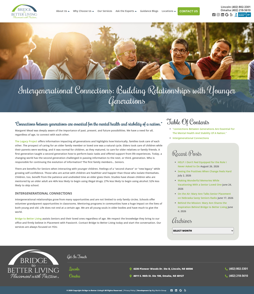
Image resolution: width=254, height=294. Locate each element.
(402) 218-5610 (238, 276)
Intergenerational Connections (191, 138)
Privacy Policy (129, 290)
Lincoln (74, 268)
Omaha (74, 275)
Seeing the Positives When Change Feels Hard (205, 171)
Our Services (104, 11)
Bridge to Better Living (28, 218)
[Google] (227, 14)
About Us (61, 11)
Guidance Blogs (149, 11)
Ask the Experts (125, 11)
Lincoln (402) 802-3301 (236, 7)
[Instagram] (219, 14)
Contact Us (189, 11)
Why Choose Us (82, 11)
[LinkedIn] (223, 14)
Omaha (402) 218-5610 (236, 10)
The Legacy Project (26, 141)
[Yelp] (231, 14)
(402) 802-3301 (238, 269)
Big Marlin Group (159, 290)
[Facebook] (214, 14)
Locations (167, 11)
